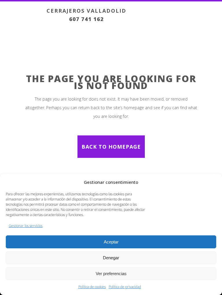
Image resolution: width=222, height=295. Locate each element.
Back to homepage (111, 146)
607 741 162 (86, 19)
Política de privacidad (125, 286)
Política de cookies (92, 286)
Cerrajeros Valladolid (86, 10)
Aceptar (111, 241)
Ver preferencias (111, 273)
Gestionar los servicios (25, 225)
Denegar (111, 257)
